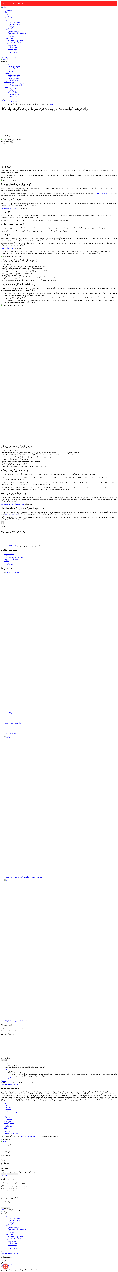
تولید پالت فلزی (13, 36)
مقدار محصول (27, 1261)
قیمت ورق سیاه (9, 1123)
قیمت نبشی (8, 1109)
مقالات (6, 561)
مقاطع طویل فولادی (14, 24)
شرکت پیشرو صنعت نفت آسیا (30, 1136)
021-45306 (4, 1175)
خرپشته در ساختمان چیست (9, 208)
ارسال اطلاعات (5, 1208)
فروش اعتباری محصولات (16, 40)
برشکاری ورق (12, 52)
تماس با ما (7, 14)
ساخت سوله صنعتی (14, 35)
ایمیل (2, 1030)
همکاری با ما (8, 17)
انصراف (3, 1173)
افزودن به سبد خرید (12, 1173)
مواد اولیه (11, 26)
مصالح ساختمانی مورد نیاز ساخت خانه (12, 504)
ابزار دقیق (11, 28)
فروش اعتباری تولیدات (15, 42)
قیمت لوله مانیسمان (10, 1112)
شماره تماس (5, 1188)
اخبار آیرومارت (8, 564)
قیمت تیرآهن (8, 1105)
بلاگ (5, 12)
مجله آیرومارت (9, 554)
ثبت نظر (3, 1060)
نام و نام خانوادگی (6, 1028)
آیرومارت (51, 104)
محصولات (7, 20)
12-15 (8, 1203)
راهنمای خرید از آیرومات (11, 1133)
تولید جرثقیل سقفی (14, 31)
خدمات (6, 43)
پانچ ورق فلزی (12, 47)
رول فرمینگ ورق (13, 50)
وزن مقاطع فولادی (10, 555)
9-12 (8, 1201)
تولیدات (6, 29)
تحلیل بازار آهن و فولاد (11, 559)
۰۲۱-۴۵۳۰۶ (13, 546)
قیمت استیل (8, 1119)
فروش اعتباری (9, 38)
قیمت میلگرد (8, 1116)
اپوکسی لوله (12, 45)
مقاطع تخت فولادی (14, 22)
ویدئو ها (6, 562)
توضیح (3, 1196)
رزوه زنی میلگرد (13, 49)
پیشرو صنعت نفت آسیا (11, 514)
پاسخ (5, 1069)
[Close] (1, 1159)
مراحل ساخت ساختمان (102, 193)
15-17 (8, 1205)
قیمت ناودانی (8, 1111)
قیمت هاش (7, 1107)
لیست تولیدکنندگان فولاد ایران (13, 557)
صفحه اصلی (8, 10)
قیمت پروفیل (8, 1117)
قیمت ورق (7, 1121)
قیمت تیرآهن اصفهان (7, 248)
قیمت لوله (7, 1104)
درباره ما (7, 15)
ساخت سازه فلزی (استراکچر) (17, 33)
